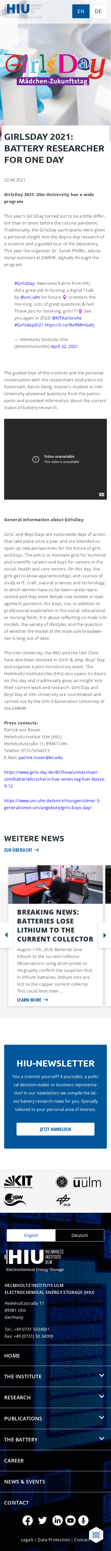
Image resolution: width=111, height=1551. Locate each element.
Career (14, 1460)
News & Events (24, 1481)
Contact (16, 1502)
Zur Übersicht (18, 849)
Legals (27, 1540)
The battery (21, 1439)
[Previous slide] (6, 935)
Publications (23, 1418)
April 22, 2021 (64, 346)
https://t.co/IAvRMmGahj (69, 325)
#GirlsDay (24, 283)
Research (17, 1397)
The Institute (23, 1376)
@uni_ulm (30, 297)
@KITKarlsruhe (67, 318)
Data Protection (54, 1540)
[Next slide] (104, 935)
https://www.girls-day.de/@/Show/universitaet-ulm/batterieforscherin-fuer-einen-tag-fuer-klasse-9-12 (55, 779)
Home (12, 1355)
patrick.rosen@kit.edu (41, 757)
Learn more (29, 999)
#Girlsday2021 (28, 325)
